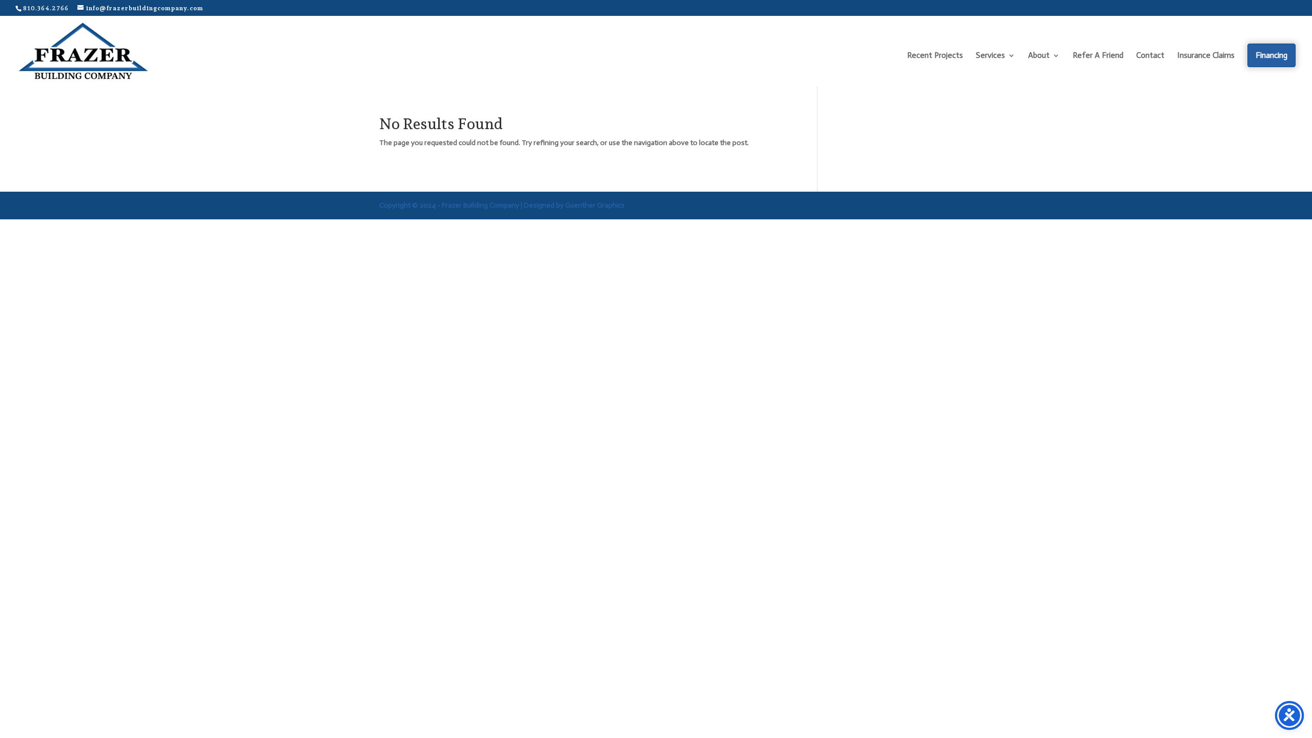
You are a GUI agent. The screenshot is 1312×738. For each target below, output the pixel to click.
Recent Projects (935, 56)
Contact (1150, 56)
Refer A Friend (1098, 56)
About (1039, 56)
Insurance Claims (1206, 56)
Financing (1271, 55)
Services (990, 56)
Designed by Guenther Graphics (574, 205)
